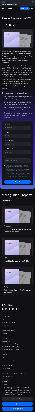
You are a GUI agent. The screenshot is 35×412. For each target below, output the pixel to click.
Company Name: (9, 140)
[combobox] (16, 161)
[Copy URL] (3, 25)
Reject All (17, 404)
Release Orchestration (8, 330)
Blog (3, 357)
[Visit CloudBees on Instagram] (6, 309)
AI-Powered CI (6, 341)
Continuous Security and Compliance (11, 349)
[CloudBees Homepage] (7, 305)
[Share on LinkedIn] (7, 25)
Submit (17, 182)
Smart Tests (5, 327)
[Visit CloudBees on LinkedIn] (16, 309)
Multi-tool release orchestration (10, 346)
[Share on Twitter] (13, 25)
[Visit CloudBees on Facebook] (3, 309)
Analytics (4, 333)
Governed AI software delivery (10, 344)
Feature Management (8, 325)
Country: (7, 157)
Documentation (6, 368)
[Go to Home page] (6, 8)
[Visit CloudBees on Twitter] (13, 309)
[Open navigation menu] (32, 8)
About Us (4, 384)
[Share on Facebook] (10, 25)
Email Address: (8, 148)
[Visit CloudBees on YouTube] (9, 309)
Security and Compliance (8, 322)
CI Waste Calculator (7, 376)
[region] (17, 398)
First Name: (7, 124)
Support (4, 371)
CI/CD (3, 319)
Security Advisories (7, 365)
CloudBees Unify (6, 317)
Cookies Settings (17, 399)
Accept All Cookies (17, 409)
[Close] (33, 387)
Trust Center (5, 362)
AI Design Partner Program (9, 360)
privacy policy (24, 176)
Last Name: (7, 132)
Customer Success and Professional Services (14, 373)
